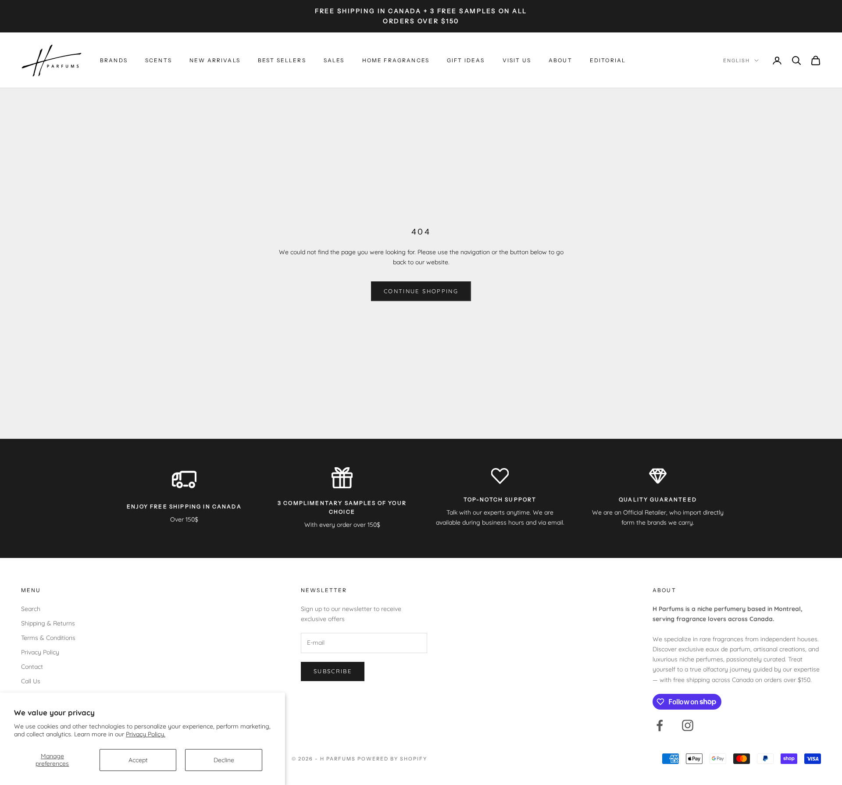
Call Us (30, 681)
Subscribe (333, 671)
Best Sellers (282, 60)
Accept (138, 760)
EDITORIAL (608, 60)
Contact (32, 667)
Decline (224, 760)
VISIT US (517, 60)
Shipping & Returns (48, 623)
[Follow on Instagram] (688, 725)
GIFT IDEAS (466, 60)
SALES (334, 60)
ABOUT (560, 60)
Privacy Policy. (145, 734)
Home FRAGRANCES (395, 60)
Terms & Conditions (48, 638)
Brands (114, 60)
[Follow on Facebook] (660, 725)
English (736, 60)
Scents (158, 60)
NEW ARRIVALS (214, 60)
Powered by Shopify (392, 759)
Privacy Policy (40, 652)
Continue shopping (421, 291)
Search (30, 609)
